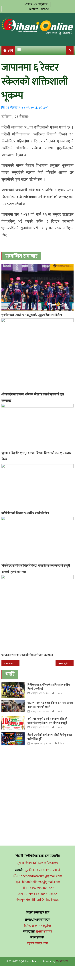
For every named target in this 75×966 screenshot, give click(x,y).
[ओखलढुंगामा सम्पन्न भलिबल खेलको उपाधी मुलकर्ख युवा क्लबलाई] (37, 354)
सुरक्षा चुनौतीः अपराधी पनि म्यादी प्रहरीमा (66, 663)
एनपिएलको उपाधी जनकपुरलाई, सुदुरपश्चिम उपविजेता (31, 314)
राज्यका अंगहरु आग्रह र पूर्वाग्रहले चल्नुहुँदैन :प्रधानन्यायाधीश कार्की (12, 663)
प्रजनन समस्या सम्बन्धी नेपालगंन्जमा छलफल (27, 654)
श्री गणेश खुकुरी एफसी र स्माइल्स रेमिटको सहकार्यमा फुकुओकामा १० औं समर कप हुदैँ (47, 720)
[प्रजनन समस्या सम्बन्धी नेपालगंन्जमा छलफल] (37, 613)
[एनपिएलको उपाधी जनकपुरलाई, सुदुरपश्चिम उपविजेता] (37, 287)
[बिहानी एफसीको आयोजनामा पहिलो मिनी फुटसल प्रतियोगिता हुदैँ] (13, 738)
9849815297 (62, 961)
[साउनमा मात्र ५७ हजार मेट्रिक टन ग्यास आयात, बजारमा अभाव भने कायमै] (13, 706)
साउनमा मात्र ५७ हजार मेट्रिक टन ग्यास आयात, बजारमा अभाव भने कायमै (50, 705)
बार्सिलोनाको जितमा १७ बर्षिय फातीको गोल (25, 513)
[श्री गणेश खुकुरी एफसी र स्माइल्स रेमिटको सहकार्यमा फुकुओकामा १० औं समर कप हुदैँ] (13, 722)
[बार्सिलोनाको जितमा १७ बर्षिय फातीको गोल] (37, 486)
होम (10, 50)
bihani (43, 107)
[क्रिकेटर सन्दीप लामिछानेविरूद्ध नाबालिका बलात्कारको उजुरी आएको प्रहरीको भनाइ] (37, 539)
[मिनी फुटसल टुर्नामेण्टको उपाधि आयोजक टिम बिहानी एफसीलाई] (13, 690)
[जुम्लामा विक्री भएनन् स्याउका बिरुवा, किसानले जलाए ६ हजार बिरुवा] (37, 426)
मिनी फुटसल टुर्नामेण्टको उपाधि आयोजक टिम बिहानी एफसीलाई (48, 686)
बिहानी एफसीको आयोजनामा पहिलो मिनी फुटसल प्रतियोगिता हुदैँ (49, 737)
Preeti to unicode (38, 8)
